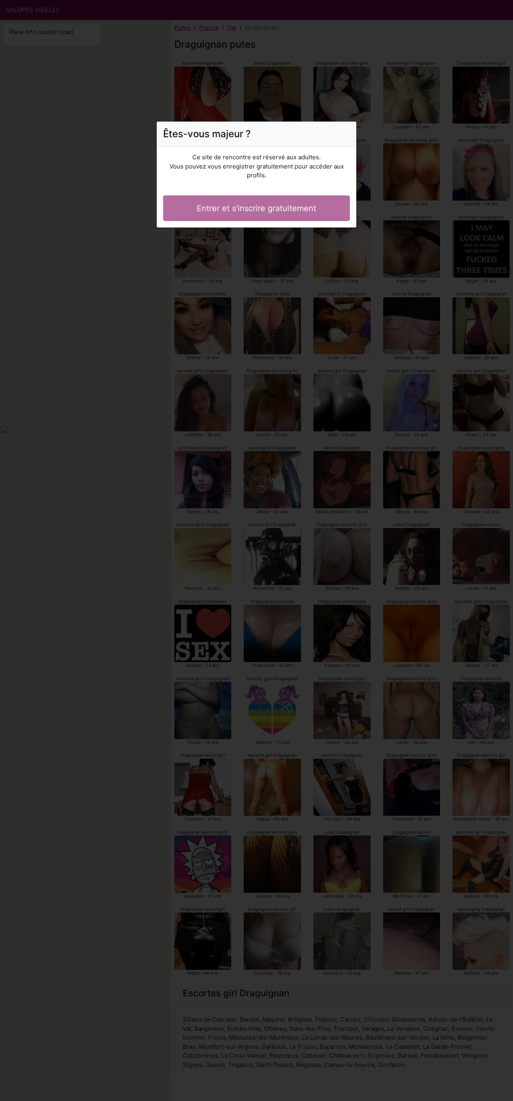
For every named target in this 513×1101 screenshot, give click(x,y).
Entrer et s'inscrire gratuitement (256, 208)
